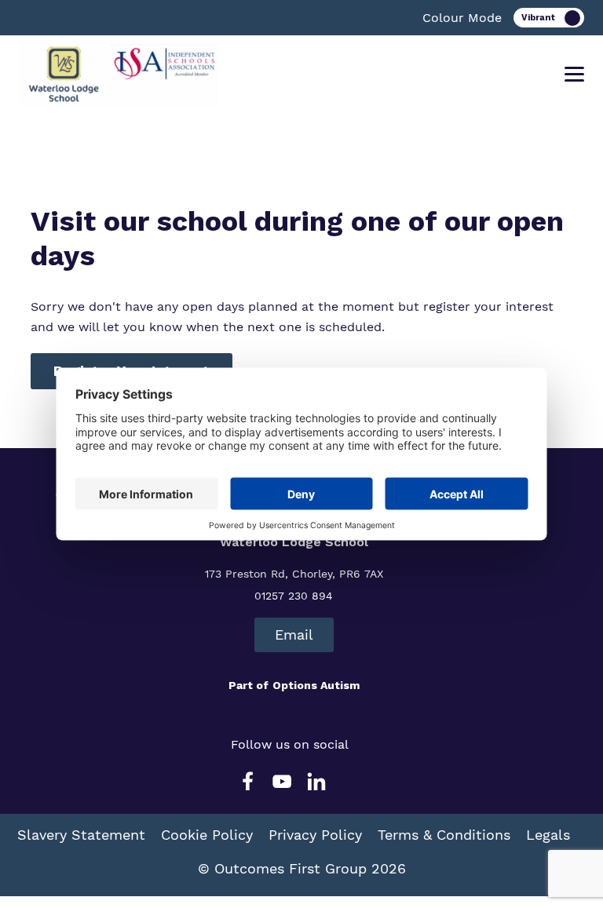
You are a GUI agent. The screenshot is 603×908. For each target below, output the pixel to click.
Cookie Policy (207, 834)
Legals (548, 834)
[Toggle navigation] (574, 74)
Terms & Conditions (444, 834)
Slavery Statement (81, 834)
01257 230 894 (293, 595)
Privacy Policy (315, 834)
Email (294, 634)
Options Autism (316, 685)
